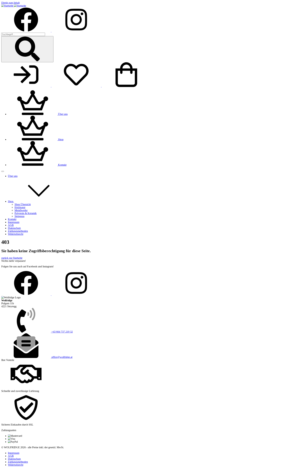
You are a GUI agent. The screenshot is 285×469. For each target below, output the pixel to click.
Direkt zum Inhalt (10, 2)
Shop (11, 201)
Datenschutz (14, 228)
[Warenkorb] (126, 86)
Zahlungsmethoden (18, 231)
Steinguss (19, 216)
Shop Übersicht (23, 204)
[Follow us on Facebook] (26, 31)
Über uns (12, 176)
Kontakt (12, 219)
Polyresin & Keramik (26, 213)
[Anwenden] (27, 49)
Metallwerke (21, 210)
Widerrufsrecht (15, 234)
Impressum (13, 222)
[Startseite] (13, 5)
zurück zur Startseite (11, 257)
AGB (11, 225)
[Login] (26, 86)
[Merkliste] (76, 86)
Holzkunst (20, 207)
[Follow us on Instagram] (76, 31)
